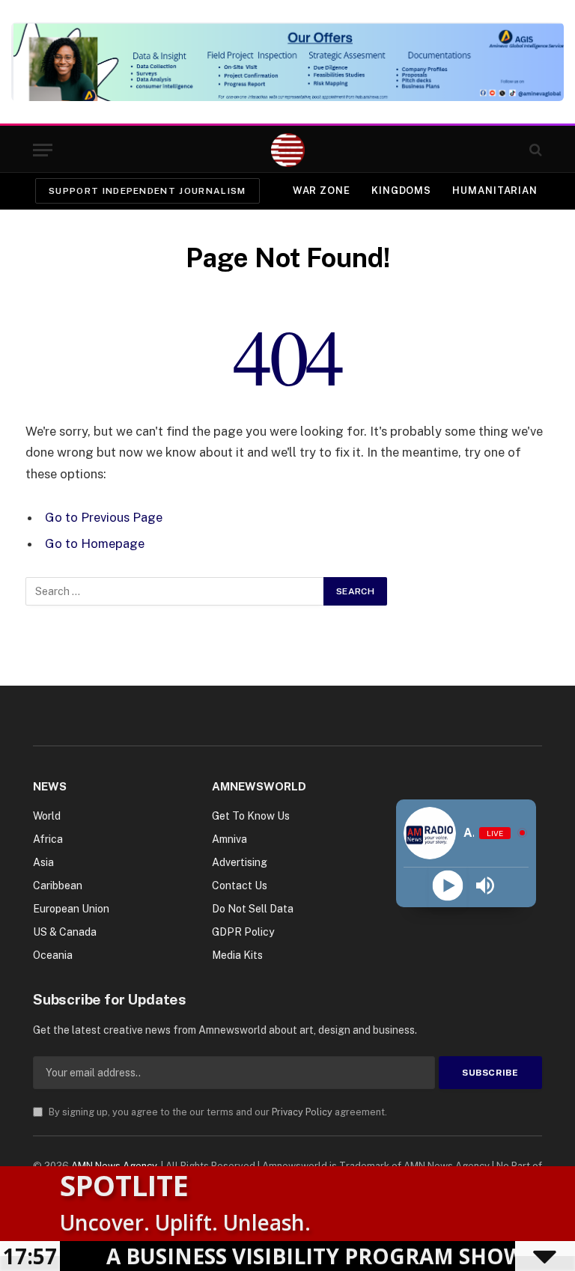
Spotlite (124, 1184)
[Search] (534, 150)
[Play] (447, 886)
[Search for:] (175, 591)
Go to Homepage (94, 543)
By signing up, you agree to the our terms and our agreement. (216, 1112)
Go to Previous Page (103, 517)
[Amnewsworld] (288, 150)
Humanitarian (495, 190)
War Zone (321, 190)
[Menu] (42, 150)
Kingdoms (401, 190)
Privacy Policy (302, 1112)
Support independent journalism (147, 191)
